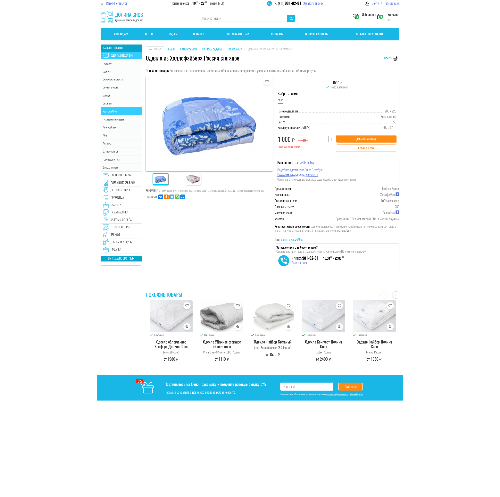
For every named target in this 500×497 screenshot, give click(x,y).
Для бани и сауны (121, 242)
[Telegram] (171, 197)
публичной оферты (356, 394)
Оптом (149, 34)
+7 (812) (288, 3)
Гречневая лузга (111, 159)
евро (280, 100)
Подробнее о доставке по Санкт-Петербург (299, 170)
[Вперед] (395, 295)
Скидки (172, 34)
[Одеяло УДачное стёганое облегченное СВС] (221, 316)
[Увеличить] (187, 326)
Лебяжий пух (109, 127)
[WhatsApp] (177, 197)
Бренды (115, 234)
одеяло (284, 239)
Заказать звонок (313, 3)
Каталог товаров (113, 48)
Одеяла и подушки (122, 55)
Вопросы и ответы (316, 34)
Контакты (277, 34)
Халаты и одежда (121, 220)
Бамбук (106, 95)
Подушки (107, 63)
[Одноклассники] (166, 197)
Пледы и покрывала (123, 183)
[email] (272, 6)
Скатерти (116, 205)
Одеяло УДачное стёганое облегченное (222, 344)
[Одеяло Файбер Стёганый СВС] (272, 316)
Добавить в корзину (366, 139)
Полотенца (117, 197)
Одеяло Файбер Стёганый (273, 341)
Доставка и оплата (237, 34)
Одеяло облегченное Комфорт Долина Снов (171, 344)
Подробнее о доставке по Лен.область (297, 174)
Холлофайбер (110, 111)
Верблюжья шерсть (113, 79)
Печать (388, 58)
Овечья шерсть (110, 87)
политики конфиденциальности (337, 394)
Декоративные (110, 167)
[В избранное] (267, 81)
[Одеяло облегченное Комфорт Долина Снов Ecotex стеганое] (171, 316)
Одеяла (107, 71)
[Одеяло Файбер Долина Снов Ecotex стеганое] (374, 316)
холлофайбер (296, 239)
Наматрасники (119, 212)
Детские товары (120, 190)
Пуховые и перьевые (113, 119)
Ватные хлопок (110, 151)
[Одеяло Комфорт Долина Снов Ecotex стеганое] (323, 316)
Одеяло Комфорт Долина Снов (323, 344)
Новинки (198, 34)
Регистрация (391, 3)
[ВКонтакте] (160, 197)
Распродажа (120, 34)
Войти (375, 3)
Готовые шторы (120, 227)
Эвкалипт (107, 103)
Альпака (107, 143)
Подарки (116, 249)
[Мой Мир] (182, 197)
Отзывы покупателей (369, 34)
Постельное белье (121, 175)
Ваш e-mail (290, 387)
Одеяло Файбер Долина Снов (374, 344)
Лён (105, 135)
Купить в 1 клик (366, 148)
